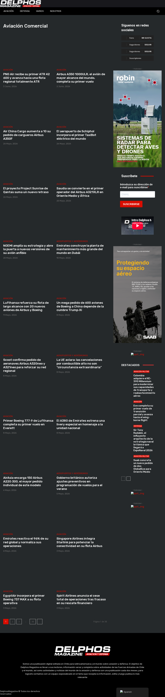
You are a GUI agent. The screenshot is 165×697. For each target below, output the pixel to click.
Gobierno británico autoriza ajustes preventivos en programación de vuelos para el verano (79, 483)
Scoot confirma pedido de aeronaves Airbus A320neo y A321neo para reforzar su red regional (24, 365)
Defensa (138, 426)
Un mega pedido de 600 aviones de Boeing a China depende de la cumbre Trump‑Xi (80, 306)
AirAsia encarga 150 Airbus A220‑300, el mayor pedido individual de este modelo (22, 481)
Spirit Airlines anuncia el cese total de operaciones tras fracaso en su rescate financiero (81, 599)
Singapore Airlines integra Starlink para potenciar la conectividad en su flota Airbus (79, 542)
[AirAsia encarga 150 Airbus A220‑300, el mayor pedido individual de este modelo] (28, 454)
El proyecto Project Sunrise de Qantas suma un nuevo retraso (26, 190)
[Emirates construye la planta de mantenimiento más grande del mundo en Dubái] (82, 222)
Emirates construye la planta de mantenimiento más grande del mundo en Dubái (80, 249)
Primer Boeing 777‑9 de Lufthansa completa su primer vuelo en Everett (28, 424)
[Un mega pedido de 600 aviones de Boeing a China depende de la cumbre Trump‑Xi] (82, 279)
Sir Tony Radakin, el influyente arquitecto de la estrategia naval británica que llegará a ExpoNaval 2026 (143, 440)
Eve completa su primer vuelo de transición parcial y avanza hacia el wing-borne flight (143, 413)
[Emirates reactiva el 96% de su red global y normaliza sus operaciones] (28, 515)
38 (33, 621)
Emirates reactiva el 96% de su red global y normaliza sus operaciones (25, 542)
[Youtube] (90, 693)
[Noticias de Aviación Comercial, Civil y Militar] (20, 3)
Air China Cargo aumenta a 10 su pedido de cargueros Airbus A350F (27, 134)
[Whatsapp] (98, 693)
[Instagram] (75, 693)
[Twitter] (82, 693)
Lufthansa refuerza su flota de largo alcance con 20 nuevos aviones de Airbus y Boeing (26, 306)
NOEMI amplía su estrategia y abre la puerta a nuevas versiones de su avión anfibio (28, 249)
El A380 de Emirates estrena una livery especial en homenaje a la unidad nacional (81, 424)
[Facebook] (67, 693)
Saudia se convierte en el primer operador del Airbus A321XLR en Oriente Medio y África (80, 192)
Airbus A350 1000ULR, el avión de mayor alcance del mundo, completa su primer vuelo (81, 77)
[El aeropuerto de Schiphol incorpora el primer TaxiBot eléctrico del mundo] (82, 107)
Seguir (148, 44)
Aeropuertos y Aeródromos (72, 241)
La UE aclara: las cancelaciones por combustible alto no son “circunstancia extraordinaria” (79, 363)
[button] (144, 11)
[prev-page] (123, 478)
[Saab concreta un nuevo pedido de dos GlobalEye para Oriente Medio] (126, 460)
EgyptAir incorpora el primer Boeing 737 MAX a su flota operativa (24, 599)
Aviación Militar (141, 372)
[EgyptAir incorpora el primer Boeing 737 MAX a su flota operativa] (28, 572)
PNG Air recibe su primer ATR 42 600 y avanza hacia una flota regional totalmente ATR (26, 77)
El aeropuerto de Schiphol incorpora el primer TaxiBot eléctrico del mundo (76, 134)
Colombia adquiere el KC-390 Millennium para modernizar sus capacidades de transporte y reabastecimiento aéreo (144, 385)
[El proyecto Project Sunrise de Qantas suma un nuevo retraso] (28, 165)
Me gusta (146, 38)
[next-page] (39, 621)
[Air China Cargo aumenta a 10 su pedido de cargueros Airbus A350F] (28, 107)
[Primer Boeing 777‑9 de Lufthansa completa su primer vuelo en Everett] (28, 397)
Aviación (8, 70)
